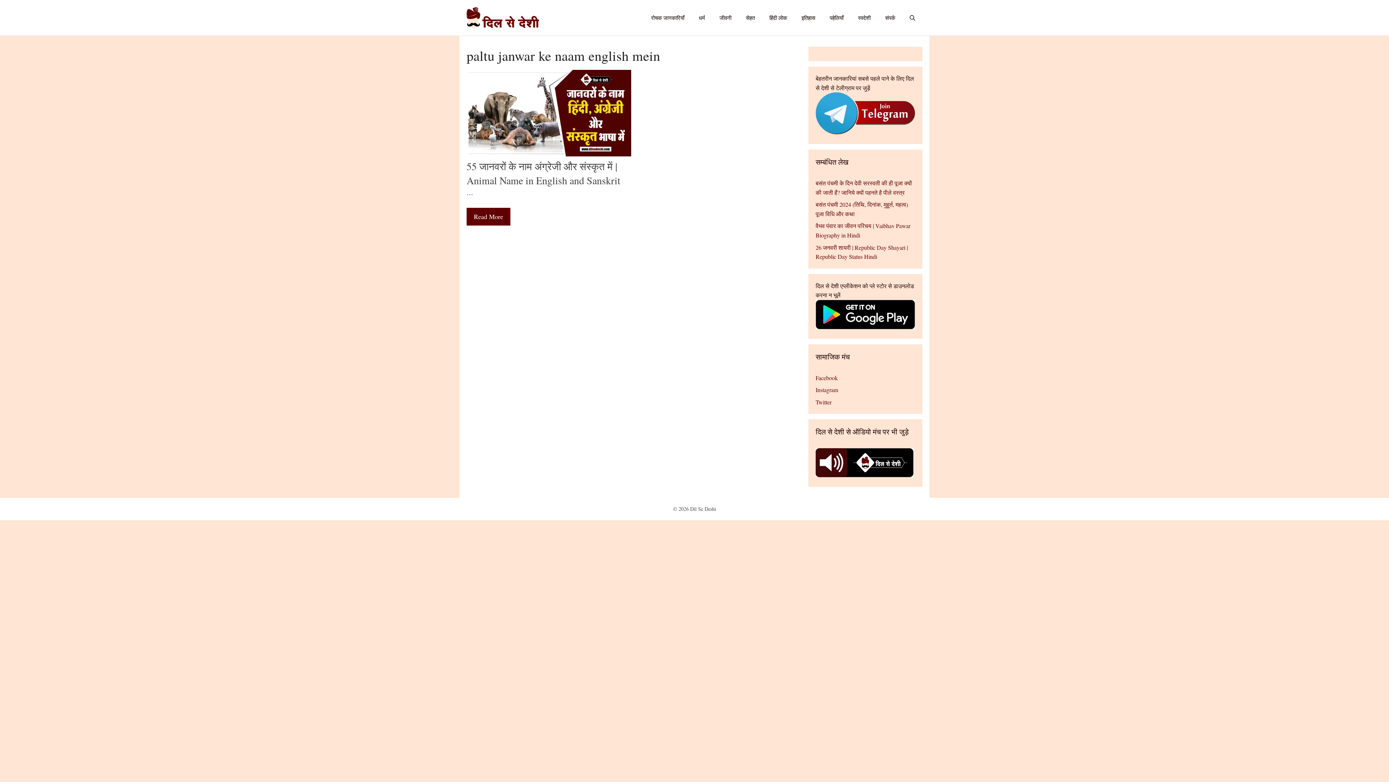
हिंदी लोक (778, 17)
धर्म (702, 17)
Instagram (827, 390)
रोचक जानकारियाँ (667, 17)
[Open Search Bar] (912, 17)
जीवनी (725, 17)
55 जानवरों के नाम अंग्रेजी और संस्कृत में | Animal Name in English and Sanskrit (543, 173)
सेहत (750, 17)
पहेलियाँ (837, 17)
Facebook (827, 378)
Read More (488, 216)
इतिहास (808, 17)
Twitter (824, 402)
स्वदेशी (864, 17)
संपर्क (890, 17)
